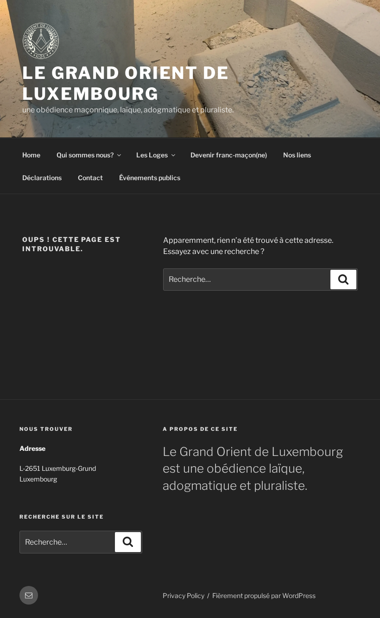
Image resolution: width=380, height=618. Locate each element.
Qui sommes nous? (85, 155)
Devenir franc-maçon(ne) (228, 155)
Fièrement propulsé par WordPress (264, 595)
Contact (90, 178)
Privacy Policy (183, 595)
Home (31, 155)
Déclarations (42, 178)
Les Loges (152, 155)
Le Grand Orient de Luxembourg (125, 83)
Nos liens (297, 155)
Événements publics (149, 178)
